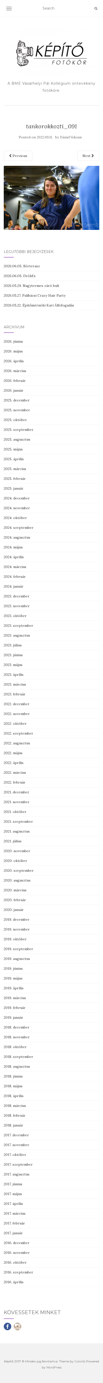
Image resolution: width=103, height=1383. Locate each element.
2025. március (15, 469)
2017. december (16, 1135)
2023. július (13, 645)
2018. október (15, 1047)
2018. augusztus (17, 1066)
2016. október (15, 1262)
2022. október (15, 723)
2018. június (13, 1076)
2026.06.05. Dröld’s (20, 276)
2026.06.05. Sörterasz (22, 266)
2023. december (17, 596)
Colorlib (80, 1361)
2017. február (14, 1223)
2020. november (17, 851)
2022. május (13, 753)
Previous (19, 155)
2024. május (13, 547)
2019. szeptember (18, 949)
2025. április (14, 459)
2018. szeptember (18, 1056)
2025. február (15, 478)
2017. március (15, 1213)
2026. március (15, 371)
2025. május (13, 449)
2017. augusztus (17, 1174)
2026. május (13, 351)
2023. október (15, 615)
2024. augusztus (17, 537)
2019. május (13, 978)
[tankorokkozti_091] (51, 197)
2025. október (15, 420)
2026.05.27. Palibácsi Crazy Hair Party (35, 295)
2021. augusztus (17, 831)
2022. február (15, 782)
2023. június (13, 655)
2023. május (13, 664)
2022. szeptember (18, 733)
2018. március (15, 1105)
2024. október (15, 518)
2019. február (15, 1007)
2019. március (15, 998)
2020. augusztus (17, 880)
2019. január (13, 1017)
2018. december (17, 1027)
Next (87, 155)
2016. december (17, 1243)
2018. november (17, 1037)
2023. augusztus (17, 635)
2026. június (13, 341)
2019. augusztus (17, 958)
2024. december (17, 498)
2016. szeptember (18, 1272)
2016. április (14, 1282)
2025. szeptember (19, 429)
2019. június (13, 968)
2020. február (15, 900)
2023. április (14, 674)
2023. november (17, 606)
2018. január (13, 1125)
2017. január (13, 1233)
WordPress (54, 1367)
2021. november (17, 802)
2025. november (17, 410)
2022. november (17, 713)
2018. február (15, 1115)
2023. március (15, 684)
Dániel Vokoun (71, 137)
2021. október (15, 811)
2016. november (17, 1252)
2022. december (17, 704)
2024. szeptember (19, 527)
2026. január (14, 390)
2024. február (15, 576)
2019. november (17, 929)
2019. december (17, 919)
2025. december (17, 400)
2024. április (14, 557)
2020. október (15, 860)
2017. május (13, 1194)
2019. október (15, 939)
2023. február (15, 694)
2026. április (14, 361)
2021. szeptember (18, 821)
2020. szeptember (19, 870)
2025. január (14, 488)
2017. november (16, 1145)
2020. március (15, 890)
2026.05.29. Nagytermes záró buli (31, 285)
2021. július (13, 841)
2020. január (14, 909)
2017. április (13, 1203)
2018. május (13, 1086)
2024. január (14, 586)
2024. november (17, 508)
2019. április (14, 988)
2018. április (14, 1096)
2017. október (15, 1154)
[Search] (95, 8)
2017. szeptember (18, 1164)
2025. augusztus (17, 439)
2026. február (15, 380)
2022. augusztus (17, 743)
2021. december (16, 792)
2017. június (13, 1184)
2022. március (15, 772)
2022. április (14, 762)
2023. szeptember (18, 625)
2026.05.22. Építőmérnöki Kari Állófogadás (39, 305)
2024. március (15, 567)
